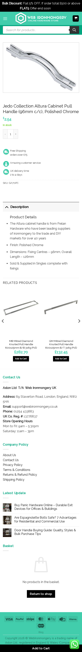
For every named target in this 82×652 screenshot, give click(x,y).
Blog (41, 632)
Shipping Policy (13, 479)
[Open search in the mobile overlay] (41, 30)
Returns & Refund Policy (20, 474)
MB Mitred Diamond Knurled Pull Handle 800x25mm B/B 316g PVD (21, 344)
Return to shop (41, 594)
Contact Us (11, 460)
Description (19, 207)
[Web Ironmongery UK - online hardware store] (41, 18)
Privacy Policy (13, 465)
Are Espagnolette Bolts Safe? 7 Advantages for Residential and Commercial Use (45, 519)
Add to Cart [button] (21, 358)
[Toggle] (6, 207)
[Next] (79, 329)
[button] (5, 18)
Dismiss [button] (56, 8)
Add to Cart (41, 648)
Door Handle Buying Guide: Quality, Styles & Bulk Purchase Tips (45, 532)
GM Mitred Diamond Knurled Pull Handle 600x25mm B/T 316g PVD (61, 344)
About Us (9, 455)
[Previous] (3, 329)
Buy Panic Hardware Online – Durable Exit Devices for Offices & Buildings (43, 507)
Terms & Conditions (16, 470)
